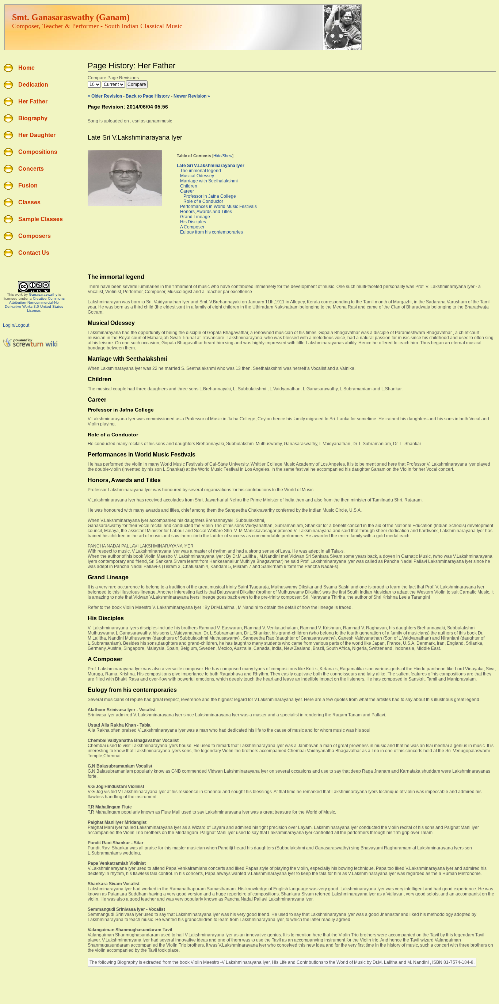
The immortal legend (200, 170)
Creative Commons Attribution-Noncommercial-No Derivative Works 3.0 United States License (35, 304)
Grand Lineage (195, 216)
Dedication (33, 85)
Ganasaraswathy (43, 294)
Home (26, 68)
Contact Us (33, 253)
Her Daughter (37, 135)
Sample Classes (40, 219)
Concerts (31, 169)
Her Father (32, 101)
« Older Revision (105, 96)
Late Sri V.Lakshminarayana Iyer (210, 165)
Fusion (28, 185)
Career (187, 191)
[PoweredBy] (30, 345)
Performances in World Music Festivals (218, 206)
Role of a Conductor (203, 201)
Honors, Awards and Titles (206, 211)
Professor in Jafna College (209, 196)
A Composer (192, 227)
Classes (29, 202)
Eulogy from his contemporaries (211, 232)
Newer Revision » (192, 96)
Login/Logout (16, 325)
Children (188, 186)
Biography (32, 118)
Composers (34, 236)
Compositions (37, 152)
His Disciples (193, 221)
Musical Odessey (197, 175)
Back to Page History (148, 96)
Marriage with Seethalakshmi (209, 180)
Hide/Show (222, 156)
